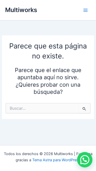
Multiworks (21, 10)
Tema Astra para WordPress (56, 160)
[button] (84, 159)
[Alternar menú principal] (85, 10)
